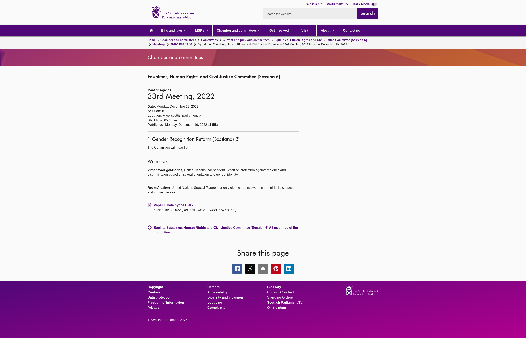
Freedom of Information (166, 302)
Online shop (276, 307)
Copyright (155, 287)
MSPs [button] (200, 30)
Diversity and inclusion (225, 297)
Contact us (351, 30)
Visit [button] (305, 30)
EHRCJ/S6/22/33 (181, 44)
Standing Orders (280, 297)
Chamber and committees (178, 40)
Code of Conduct (280, 292)
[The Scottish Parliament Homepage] (151, 30)
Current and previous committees (246, 40)
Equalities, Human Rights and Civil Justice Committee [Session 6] (321, 40)
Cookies (154, 292)
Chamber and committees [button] (237, 30)
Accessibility (217, 292)
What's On (314, 4)
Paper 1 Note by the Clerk (173, 205)
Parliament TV (338, 4)
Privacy (153, 307)
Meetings (158, 44)
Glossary (274, 287)
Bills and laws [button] (172, 30)
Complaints (216, 307)
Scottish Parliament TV (285, 302)
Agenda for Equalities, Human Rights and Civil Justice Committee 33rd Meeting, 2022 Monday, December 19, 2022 (272, 44)
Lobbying (214, 302)
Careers (213, 287)
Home (152, 40)
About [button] (326, 30)
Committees (209, 40)
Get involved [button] (279, 30)
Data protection (160, 297)
